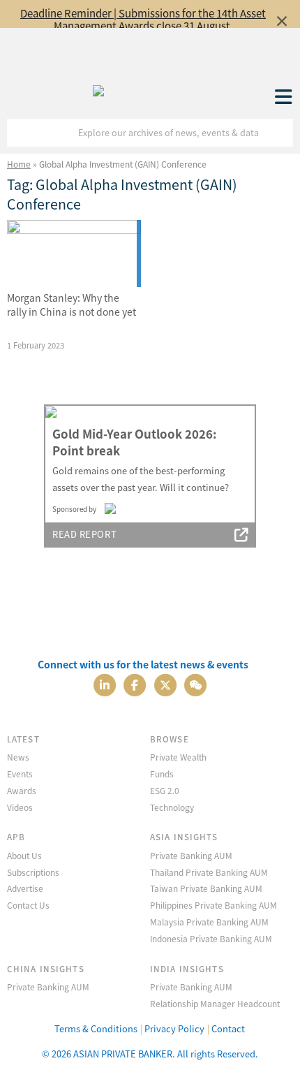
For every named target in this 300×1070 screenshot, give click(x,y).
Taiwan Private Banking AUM (206, 888)
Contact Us (28, 905)
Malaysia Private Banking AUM (209, 922)
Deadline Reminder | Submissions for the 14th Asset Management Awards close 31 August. (143, 19)
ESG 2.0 (164, 790)
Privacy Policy (174, 1028)
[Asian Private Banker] (98, 87)
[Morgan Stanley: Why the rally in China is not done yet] (74, 253)
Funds (162, 773)
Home (19, 164)
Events (20, 773)
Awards (21, 790)
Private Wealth (178, 757)
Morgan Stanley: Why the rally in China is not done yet (71, 304)
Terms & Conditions (95, 1028)
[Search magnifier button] (279, 133)
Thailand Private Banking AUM (209, 872)
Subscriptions (33, 872)
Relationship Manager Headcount (215, 1003)
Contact (228, 1028)
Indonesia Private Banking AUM (211, 938)
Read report (84, 534)
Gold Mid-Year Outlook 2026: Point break (134, 442)
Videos (20, 807)
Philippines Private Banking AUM (213, 905)
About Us (24, 855)
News (18, 757)
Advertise (25, 888)
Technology (172, 807)
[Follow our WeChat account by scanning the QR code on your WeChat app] (195, 683)
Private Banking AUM (191, 855)
